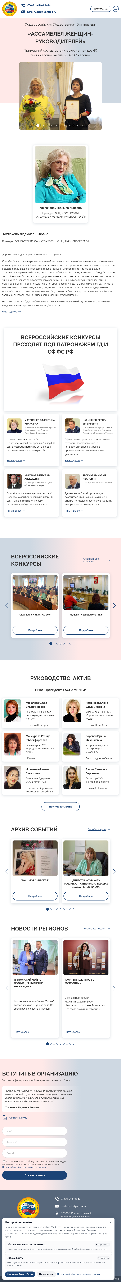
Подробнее (35, 630)
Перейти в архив (97, 829)
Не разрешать (46, 1274)
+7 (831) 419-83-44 (39, 5)
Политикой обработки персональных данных (24, 1167)
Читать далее (9, 311)
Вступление (101, 9)
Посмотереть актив (60, 806)
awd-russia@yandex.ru (41, 11)
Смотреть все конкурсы (91, 560)
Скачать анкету (18, 1117)
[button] (34, 125)
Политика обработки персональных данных (78, 1274)
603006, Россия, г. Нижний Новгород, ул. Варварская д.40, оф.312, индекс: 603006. (77, 1216)
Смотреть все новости (93, 928)
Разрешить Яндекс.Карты (20, 1274)
